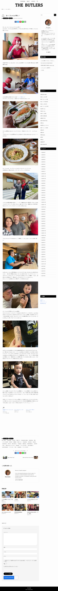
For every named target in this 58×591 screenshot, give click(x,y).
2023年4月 (43, 221)
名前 (4, 547)
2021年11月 (44, 261)
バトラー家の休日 (45, 101)
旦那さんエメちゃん (45, 125)
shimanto (13, 440)
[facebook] (18, 480)
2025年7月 (43, 157)
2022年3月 (43, 252)
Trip (42, 137)
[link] (16, 480)
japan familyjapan (5, 447)
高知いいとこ (20, 441)
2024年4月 (43, 192)
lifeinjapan (17, 445)
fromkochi (10, 441)
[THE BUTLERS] (29, 5)
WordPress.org (43, 303)
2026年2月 (43, 154)
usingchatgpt (9, 440)
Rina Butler (7, 476)
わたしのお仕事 (44, 96)
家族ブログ (18, 440)
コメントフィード (43, 302)
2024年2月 (43, 197)
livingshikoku (25, 441)
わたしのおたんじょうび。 (19, 409)
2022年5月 (43, 247)
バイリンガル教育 (5, 441)
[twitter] (20, 480)
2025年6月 (43, 159)
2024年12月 (44, 173)
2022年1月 (43, 256)
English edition (44, 94)
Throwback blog (44, 120)
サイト (5, 556)
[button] (16, 22)
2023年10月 (44, 207)
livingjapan (19, 443)
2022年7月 (43, 242)
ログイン (42, 299)
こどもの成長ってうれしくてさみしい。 (48, 60)
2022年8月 (43, 240)
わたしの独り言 (5, 18)
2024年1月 (43, 199)
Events (43, 132)
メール (5, 551)
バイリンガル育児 (25, 447)
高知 (34, 440)
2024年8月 (43, 183)
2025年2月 (43, 169)
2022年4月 (43, 249)
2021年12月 (44, 259)
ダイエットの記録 (45, 127)
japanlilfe (35, 443)
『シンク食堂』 (20, 97)
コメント (5, 532)
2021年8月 (43, 268)
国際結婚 (14, 441)
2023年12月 (44, 202)
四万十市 (9, 443)
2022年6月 (43, 244)
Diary (42, 139)
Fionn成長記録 (44, 115)
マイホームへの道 (45, 99)
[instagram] (22, 480)
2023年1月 (43, 228)
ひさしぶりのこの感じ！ (30, 409)
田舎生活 (34, 441)
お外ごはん (10, 18)
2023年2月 (43, 225)
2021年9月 (43, 266)
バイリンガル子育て (23, 445)
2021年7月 (43, 271)
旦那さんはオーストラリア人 (10, 445)
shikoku (4, 440)
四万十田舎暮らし (30, 445)
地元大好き (30, 441)
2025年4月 (43, 164)
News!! (43, 130)
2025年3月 (43, 166)
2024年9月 (43, 180)
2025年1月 (43, 171)
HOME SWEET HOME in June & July (47, 65)
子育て (3, 445)
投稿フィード (42, 300)
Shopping (43, 134)
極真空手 (43, 141)
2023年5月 (43, 218)
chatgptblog (19, 447)
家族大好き (24, 443)
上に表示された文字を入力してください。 (11, 566)
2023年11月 (44, 204)
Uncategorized (44, 144)
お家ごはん (43, 108)
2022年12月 (44, 230)
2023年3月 (43, 223)
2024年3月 (43, 195)
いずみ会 (42, 70)
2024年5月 (43, 190)
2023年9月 (43, 209)
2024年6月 (43, 188)
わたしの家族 (44, 113)
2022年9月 (43, 237)
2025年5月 (43, 161)
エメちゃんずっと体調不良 (45, 67)
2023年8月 (43, 211)
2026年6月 (43, 152)
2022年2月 (43, 254)
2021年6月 (43, 273)
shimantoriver (4, 443)
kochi (15, 447)
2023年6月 (43, 216)
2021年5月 (43, 275)
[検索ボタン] (37, 1)
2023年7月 (43, 214)
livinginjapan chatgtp (24, 440)
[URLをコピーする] (25, 22)
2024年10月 (44, 178)
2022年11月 (44, 233)
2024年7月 (43, 185)
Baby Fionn (44, 118)
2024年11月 (44, 176)
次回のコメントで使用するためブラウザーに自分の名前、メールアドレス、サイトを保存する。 (21, 561)
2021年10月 (44, 263)
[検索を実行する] (55, 15)
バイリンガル (11, 447)
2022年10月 (44, 235)
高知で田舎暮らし (30, 443)
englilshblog (31, 440)
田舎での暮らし (14, 443)
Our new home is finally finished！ (47, 63)
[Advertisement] (20, 426)
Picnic (43, 123)
